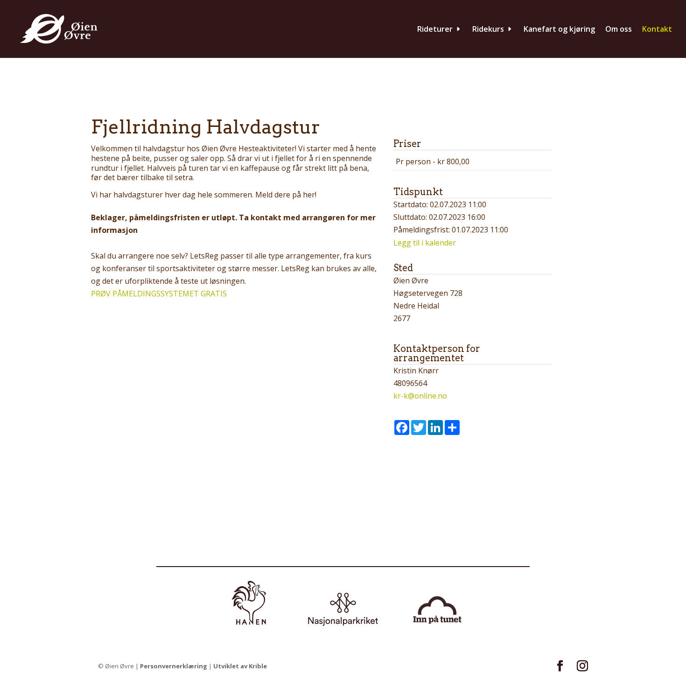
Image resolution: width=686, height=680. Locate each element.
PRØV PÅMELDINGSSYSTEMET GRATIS (159, 293)
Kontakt (657, 30)
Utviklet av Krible (240, 666)
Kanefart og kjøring (559, 30)
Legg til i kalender (424, 243)
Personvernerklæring (173, 666)
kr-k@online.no (420, 396)
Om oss (618, 30)
